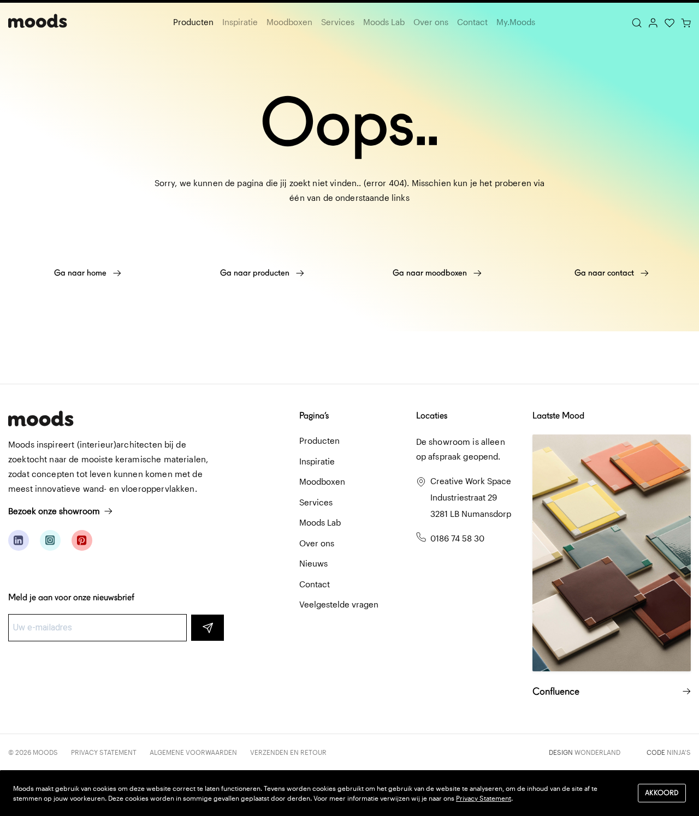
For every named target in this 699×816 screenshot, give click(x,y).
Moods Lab (384, 22)
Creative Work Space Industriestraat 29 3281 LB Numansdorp (470, 497)
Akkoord (662, 793)
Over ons (430, 22)
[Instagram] (50, 540)
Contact (472, 22)
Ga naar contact (605, 273)
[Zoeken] (637, 22)
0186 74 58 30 (457, 538)
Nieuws (313, 563)
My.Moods (515, 22)
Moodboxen (289, 22)
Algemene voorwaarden (193, 752)
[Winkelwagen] (686, 22)
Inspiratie (240, 22)
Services (337, 22)
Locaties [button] (431, 415)
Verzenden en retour (288, 752)
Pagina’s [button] (314, 415)
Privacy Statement (104, 752)
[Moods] (37, 22)
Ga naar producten (256, 273)
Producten (193, 22)
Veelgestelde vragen (338, 604)
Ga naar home (81, 273)
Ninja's (679, 752)
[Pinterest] (82, 540)
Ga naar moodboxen (431, 273)
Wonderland (597, 752)
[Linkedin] (18, 540)
